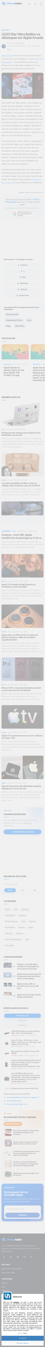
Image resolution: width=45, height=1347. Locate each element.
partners (16, 1302)
